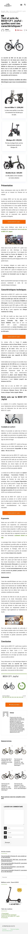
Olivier (7, 29)
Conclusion (4, 917)
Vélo (7, 11)
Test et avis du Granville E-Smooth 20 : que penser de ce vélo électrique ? (19, 762)
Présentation (5, 913)
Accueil (3, 11)
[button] (21, 4)
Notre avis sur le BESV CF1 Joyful (10, 916)
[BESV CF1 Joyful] (9, 686)
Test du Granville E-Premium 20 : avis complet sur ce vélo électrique (6, 761)
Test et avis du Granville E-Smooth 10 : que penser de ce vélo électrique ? (6, 787)
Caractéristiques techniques (8, 915)
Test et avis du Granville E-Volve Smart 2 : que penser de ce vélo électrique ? (20, 786)
